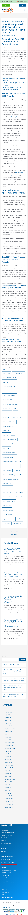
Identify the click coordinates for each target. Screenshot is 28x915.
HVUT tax (17, 470)
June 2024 (8, 757)
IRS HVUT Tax (19, 492)
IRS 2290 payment (6, 872)
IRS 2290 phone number (15, 475)
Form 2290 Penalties (9, 444)
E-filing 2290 (6, 408)
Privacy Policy (6, 907)
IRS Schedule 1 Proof (9, 501)
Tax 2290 (3, 851)
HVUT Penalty (7, 470)
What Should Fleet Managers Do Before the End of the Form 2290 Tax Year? (14, 672)
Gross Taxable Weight (9, 452)
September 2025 (10, 729)
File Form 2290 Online (9, 422)
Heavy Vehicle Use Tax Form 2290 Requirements (13, 549)
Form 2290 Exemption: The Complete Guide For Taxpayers (13, 597)
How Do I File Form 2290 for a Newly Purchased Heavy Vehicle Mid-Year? (13, 679)
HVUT (5, 466)
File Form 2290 (17, 417)
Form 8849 (6, 448)
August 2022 (8, 782)
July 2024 (7, 754)
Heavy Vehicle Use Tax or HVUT (12, 461)
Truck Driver (6, 523)
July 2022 (7, 785)
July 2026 (7, 715)
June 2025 (8, 737)
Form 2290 (6, 430)
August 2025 (8, 731)
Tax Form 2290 (7, 514)
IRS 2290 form (5, 875)
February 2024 (9, 765)
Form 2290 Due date (6, 835)
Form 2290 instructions (7, 832)
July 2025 (7, 734)
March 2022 (8, 796)
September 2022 (10, 779)
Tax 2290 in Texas (6, 878)
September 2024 (10, 748)
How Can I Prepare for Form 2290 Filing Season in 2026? (13, 695)
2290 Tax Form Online (9, 386)
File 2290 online (5, 854)
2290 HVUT (6, 373)
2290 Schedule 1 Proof (9, 377)
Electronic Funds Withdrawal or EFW (13, 413)
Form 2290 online (5, 830)
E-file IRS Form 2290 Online (10, 404)
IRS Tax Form (7, 505)
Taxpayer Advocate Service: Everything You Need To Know (14, 573)
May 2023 (8, 776)
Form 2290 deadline (6, 838)
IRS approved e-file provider (11, 479)
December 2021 (9, 801)
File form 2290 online (7, 856)
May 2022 (8, 790)
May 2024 (8, 759)
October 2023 (9, 768)
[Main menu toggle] (24, 10)
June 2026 (8, 717)
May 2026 (8, 720)
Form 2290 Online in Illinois (8, 870)
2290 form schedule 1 (8, 895)
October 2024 (9, 745)
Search (4, 657)
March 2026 (8, 726)
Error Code (6, 417)
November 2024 (9, 743)
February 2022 (9, 799)
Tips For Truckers (8, 519)
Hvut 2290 (4, 889)
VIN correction (18, 523)
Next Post (14, 534)
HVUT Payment (15, 466)
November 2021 (9, 804)
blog (5, 551)
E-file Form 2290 (7, 399)
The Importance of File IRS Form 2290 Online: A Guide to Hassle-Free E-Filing (13, 621)
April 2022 (8, 793)
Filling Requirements (8, 426)
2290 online (4, 849)
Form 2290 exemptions (9, 439)
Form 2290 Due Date (9, 435)
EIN (15, 408)
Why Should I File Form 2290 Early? (13, 665)
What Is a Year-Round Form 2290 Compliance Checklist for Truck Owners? (12, 687)
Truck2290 (20, 519)
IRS (4, 475)
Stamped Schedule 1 (8, 510)
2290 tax (5, 382)
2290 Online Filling (18, 373)
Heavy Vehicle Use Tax (9, 457)
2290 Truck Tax (7, 391)
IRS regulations (7, 497)
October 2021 (9, 807)
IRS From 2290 (7, 492)
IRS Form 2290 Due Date (10, 488)
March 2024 (8, 762)
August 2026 (8, 712)
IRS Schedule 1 (19, 497)
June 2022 (8, 787)
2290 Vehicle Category (9, 395)
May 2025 (8, 740)
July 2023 (7, 771)
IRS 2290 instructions (7, 897)
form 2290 (4, 840)
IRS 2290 (3, 867)
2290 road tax (5, 892)
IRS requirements (16, 117)
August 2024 (8, 751)
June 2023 (8, 773)
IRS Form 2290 (7, 483)
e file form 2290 (5, 859)
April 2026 (8, 723)
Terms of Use (19, 905)
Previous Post (14, 531)
